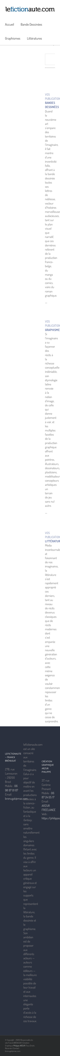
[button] (50, 38)
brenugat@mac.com (16, 798)
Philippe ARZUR (19, 1045)
